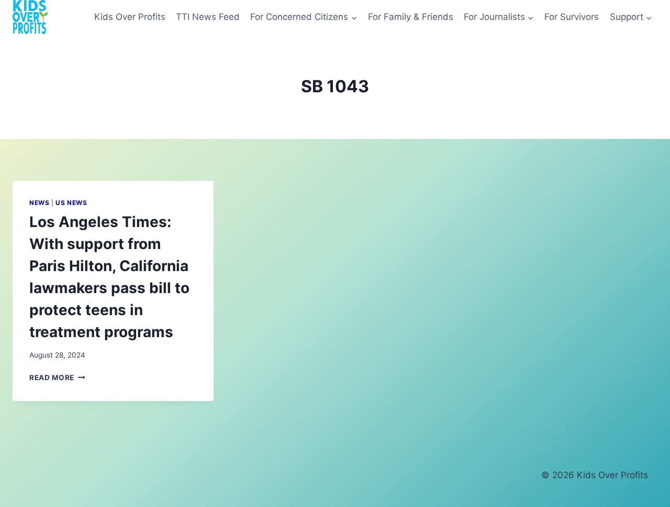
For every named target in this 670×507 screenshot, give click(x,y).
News (39, 203)
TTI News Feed (208, 17)
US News (71, 203)
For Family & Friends (410, 17)
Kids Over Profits (129, 17)
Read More (57, 377)
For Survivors (571, 17)
